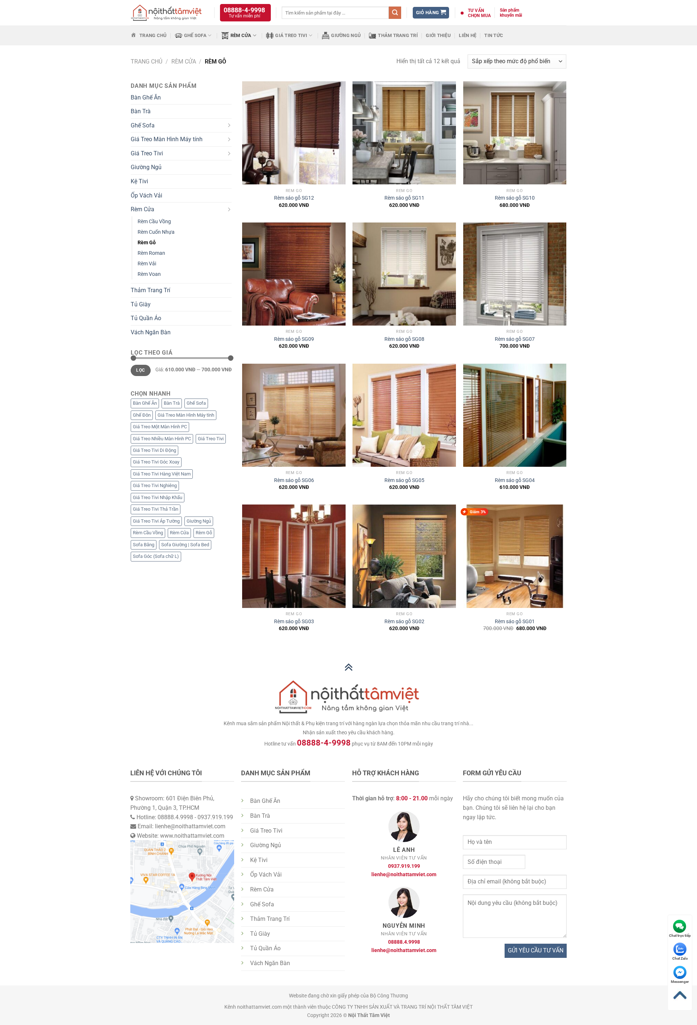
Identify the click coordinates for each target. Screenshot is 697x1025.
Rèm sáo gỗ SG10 (515, 198)
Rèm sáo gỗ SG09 (294, 339)
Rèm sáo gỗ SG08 (404, 339)
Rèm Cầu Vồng (154, 222)
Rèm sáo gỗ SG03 (294, 621)
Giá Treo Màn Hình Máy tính (167, 139)
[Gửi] (395, 13)
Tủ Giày (141, 304)
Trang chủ (146, 61)
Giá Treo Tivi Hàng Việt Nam (162, 474)
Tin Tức (493, 35)
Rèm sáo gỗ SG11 (404, 198)
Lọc (140, 370)
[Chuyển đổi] (228, 125)
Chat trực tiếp (680, 936)
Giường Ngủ (346, 35)
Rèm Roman (151, 253)
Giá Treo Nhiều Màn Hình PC (162, 438)
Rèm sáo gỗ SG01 (515, 621)
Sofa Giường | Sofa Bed (185, 544)
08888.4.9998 (404, 942)
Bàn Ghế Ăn (146, 97)
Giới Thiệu (438, 35)
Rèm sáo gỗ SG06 (294, 480)
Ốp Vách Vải (146, 195)
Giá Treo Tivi (291, 35)
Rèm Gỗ (147, 243)
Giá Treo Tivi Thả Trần (155, 509)
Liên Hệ (467, 35)
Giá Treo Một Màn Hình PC (160, 426)
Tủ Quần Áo (146, 318)
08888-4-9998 (244, 10)
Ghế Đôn (142, 415)
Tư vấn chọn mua (479, 13)
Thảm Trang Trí (398, 35)
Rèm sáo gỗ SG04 (515, 480)
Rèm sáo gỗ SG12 (294, 198)
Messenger (680, 982)
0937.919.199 (404, 866)
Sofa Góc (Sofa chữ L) (156, 556)
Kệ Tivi (139, 181)
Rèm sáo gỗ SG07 (515, 339)
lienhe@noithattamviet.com (403, 874)
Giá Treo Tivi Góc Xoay (156, 462)
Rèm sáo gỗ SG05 (404, 480)
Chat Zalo (680, 958)
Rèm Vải (147, 264)
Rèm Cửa (241, 35)
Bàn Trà (141, 111)
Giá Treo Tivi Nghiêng (155, 485)
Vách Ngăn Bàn (151, 332)
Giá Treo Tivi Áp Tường (156, 521)
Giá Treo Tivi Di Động (154, 450)
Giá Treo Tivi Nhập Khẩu (157, 497)
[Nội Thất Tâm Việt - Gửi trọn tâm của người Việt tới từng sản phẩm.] (167, 13)
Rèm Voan (149, 274)
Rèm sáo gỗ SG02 (404, 621)
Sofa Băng (143, 544)
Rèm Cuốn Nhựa (156, 232)
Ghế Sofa (195, 35)
